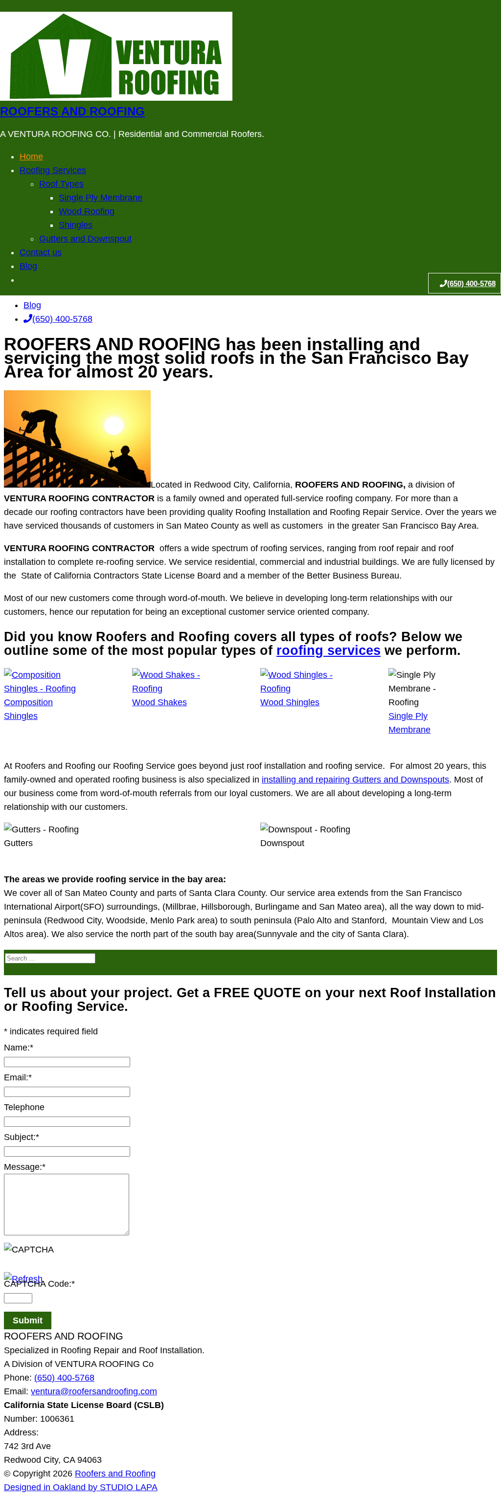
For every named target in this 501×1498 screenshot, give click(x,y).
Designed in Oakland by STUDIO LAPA (81, 1487)
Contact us (41, 252)
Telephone (24, 1107)
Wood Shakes (159, 702)
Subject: (21, 1137)
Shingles (75, 225)
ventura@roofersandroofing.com (94, 1391)
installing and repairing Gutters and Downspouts (355, 779)
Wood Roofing (86, 211)
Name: (18, 1047)
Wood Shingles (289, 702)
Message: (25, 1167)
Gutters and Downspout (85, 239)
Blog (32, 305)
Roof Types (61, 184)
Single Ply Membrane (100, 197)
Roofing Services (53, 170)
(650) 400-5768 (62, 319)
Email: (18, 1077)
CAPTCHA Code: (39, 1284)
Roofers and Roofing (72, 111)
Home (31, 156)
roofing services (328, 650)
